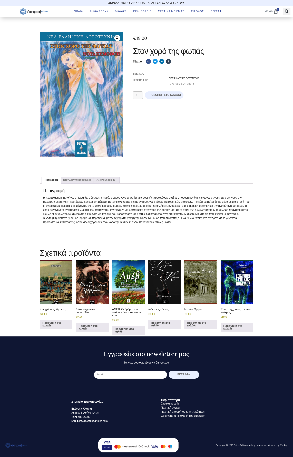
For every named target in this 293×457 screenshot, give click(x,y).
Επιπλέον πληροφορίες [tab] (77, 180)
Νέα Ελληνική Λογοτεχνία (184, 78)
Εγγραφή (217, 11)
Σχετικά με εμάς (171, 11)
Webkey (284, 445)
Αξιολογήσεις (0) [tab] (106, 180)
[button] (286, 11)
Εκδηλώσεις (142, 11)
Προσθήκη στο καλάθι (164, 95)
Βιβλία (78, 11)
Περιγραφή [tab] (51, 180)
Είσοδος (197, 11)
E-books (120, 11)
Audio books (99, 11)
